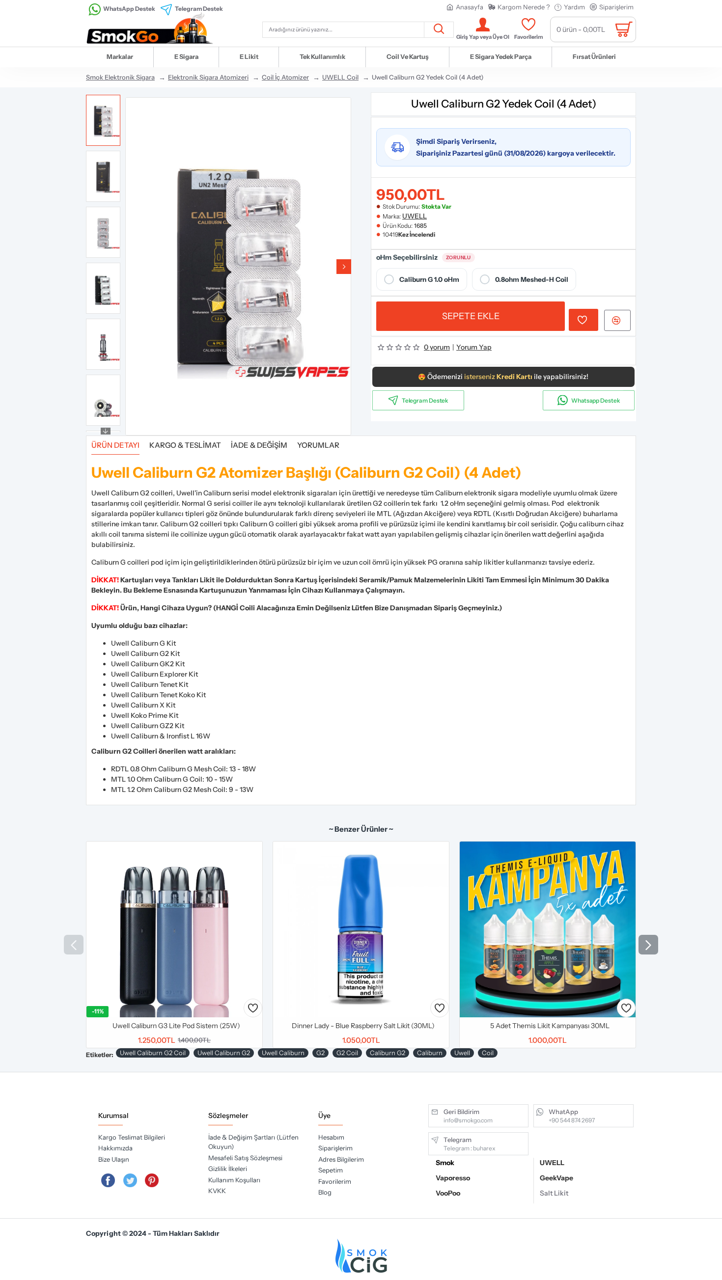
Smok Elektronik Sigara (120, 77)
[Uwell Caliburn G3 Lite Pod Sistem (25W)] (174, 929)
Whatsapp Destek (595, 400)
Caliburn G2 (387, 1053)
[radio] (421, 279)
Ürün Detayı (115, 445)
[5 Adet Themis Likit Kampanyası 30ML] (548, 929)
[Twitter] (130, 1180)
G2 (320, 1053)
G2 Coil (347, 1053)
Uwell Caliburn (283, 1053)
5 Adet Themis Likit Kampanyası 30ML (550, 1025)
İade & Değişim (259, 445)
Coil (488, 1053)
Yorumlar (318, 445)
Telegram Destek (425, 400)
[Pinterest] (152, 1180)
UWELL (414, 216)
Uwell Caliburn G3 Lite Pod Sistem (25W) (176, 1025)
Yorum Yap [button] (474, 347)
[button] (132, 266)
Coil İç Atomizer (285, 77)
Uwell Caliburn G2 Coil (153, 1053)
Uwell (462, 1053)
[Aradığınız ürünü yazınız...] (438, 29)
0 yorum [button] (437, 347)
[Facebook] (108, 1180)
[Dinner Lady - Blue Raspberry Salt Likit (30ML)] (361, 929)
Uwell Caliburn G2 (223, 1053)
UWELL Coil (340, 77)
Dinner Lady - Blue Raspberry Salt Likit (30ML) (363, 1025)
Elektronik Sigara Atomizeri (208, 77)
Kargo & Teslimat (185, 445)
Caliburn (430, 1053)
